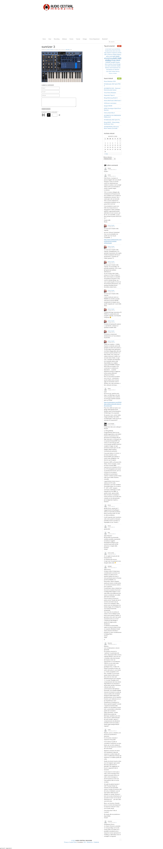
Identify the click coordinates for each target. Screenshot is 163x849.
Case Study (108, 71)
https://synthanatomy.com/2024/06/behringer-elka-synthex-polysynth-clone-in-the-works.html (116, 404)
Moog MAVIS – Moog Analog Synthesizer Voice (111, 123)
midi (111, 67)
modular (107, 62)
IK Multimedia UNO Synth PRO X (112, 84)
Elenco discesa (108, 157)
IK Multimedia (115, 67)
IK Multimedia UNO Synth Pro (112, 119)
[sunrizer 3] (62, 81)
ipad (113, 56)
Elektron (107, 67)
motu (119, 51)
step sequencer (108, 52)
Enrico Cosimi (50, 49)
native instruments (111, 65)
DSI (119, 67)
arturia (106, 58)
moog (113, 60)
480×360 (67, 49)
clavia (117, 56)
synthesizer (110, 54)
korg (111, 58)
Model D (110, 49)
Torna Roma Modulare (110, 92)
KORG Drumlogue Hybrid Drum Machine (112, 109)
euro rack (117, 58)
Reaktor (118, 62)
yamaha (119, 52)
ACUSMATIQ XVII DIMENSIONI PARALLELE (112, 116)
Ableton (119, 54)
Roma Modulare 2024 (110, 81)
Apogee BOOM (108, 105)
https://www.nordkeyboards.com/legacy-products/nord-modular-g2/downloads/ (114, 241)
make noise (115, 51)
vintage (113, 71)
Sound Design (117, 64)
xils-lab (106, 49)
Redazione (90, 842)
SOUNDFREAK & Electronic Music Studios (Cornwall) (111, 127)
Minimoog (117, 71)
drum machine (109, 64)
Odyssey (111, 73)
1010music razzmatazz (110, 103)
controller (115, 73)
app (113, 49)
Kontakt (107, 51)
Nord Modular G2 (110, 69)
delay (107, 56)
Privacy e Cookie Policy (70, 842)
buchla (110, 51)
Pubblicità (96, 842)
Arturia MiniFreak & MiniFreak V (112, 100)
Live (106, 65)
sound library (117, 49)
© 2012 (73, 840)
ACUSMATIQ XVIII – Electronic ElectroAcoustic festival (112, 89)
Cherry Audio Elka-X (109, 112)
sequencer (114, 52)
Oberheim (117, 69)
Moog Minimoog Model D (110, 98)
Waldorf (115, 54)
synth (110, 56)
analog (108, 60)
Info (85, 842)
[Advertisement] (81, 24)
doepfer (118, 65)
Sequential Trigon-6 (109, 95)
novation (113, 62)
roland (118, 60)
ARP (105, 54)
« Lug (106, 153)
